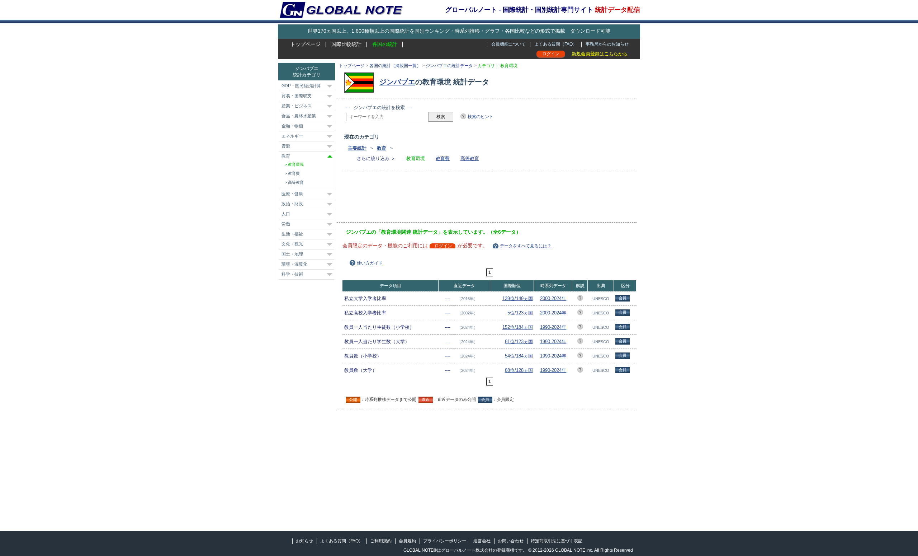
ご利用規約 (381, 540)
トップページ (305, 44)
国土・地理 (292, 254)
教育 (381, 148)
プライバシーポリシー (444, 540)
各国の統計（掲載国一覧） (395, 65)
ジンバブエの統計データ (449, 65)
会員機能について (508, 44)
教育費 (443, 158)
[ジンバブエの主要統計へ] (360, 82)
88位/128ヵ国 (519, 370)
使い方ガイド (370, 263)
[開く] (329, 86)
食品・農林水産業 (298, 115)
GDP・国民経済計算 (301, 85)
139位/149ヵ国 (517, 298)
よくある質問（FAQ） (555, 44)
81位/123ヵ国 (519, 341)
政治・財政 (292, 203)
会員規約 (407, 540)
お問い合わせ (511, 540)
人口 (285, 213)
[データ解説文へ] (580, 299)
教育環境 (296, 164)
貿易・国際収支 (296, 95)
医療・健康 (292, 193)
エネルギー (292, 136)
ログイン (550, 53)
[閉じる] (329, 156)
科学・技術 (292, 274)
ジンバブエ (397, 82)
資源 (285, 146)
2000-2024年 (553, 298)
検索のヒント (480, 116)
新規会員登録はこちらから (600, 53)
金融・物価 (292, 126)
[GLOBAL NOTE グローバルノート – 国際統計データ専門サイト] (342, 16)
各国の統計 (384, 44)
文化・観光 (292, 244)
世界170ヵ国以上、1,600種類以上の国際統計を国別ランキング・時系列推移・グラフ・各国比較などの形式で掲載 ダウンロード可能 (459, 31)
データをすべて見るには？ (526, 245)
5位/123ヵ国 (520, 313)
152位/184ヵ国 (517, 327)
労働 (285, 223)
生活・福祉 (292, 234)
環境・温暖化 (294, 264)
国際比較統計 (346, 44)
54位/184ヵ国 (519, 356)
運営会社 (482, 540)
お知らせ (304, 540)
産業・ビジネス (296, 105)
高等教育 (469, 158)
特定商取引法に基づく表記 (556, 540)
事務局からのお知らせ (607, 44)
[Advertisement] (476, 199)
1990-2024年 (553, 327)
